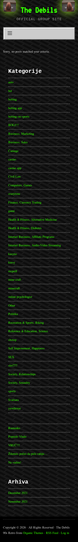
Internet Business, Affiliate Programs (31, 237)
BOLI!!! (13, 125)
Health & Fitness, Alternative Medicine (32, 219)
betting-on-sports (18, 116)
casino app (14, 168)
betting (12, 99)
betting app (15, 108)
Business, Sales (18, 142)
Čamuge (13, 151)
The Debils (39, 10)
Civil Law (14, 176)
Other (11, 305)
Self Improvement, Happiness (26, 348)
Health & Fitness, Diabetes (25, 228)
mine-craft (14, 279)
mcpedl (12, 271)
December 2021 (18, 493)
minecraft (14, 288)
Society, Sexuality (19, 382)
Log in (65, 533)
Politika (13, 314)
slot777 (12, 365)
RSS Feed (52, 533)
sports (12, 391)
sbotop (12, 340)
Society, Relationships (22, 374)
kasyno (12, 254)
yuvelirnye (14, 408)
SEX (11, 357)
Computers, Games (20, 185)
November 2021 (18, 501)
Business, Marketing (21, 134)
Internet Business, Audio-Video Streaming (34, 245)
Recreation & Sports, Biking (26, 322)
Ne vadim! (14, 462)
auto (10, 82)
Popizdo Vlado (17, 436)
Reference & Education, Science (28, 331)
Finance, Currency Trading (24, 202)
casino (12, 159)
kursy (11, 262)
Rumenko (14, 428)
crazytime (14, 194)
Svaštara (13, 400)
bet (10, 91)
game (11, 211)
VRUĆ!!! (14, 445)
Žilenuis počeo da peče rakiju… (27, 454)
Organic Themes (33, 533)
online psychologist (20, 297)
